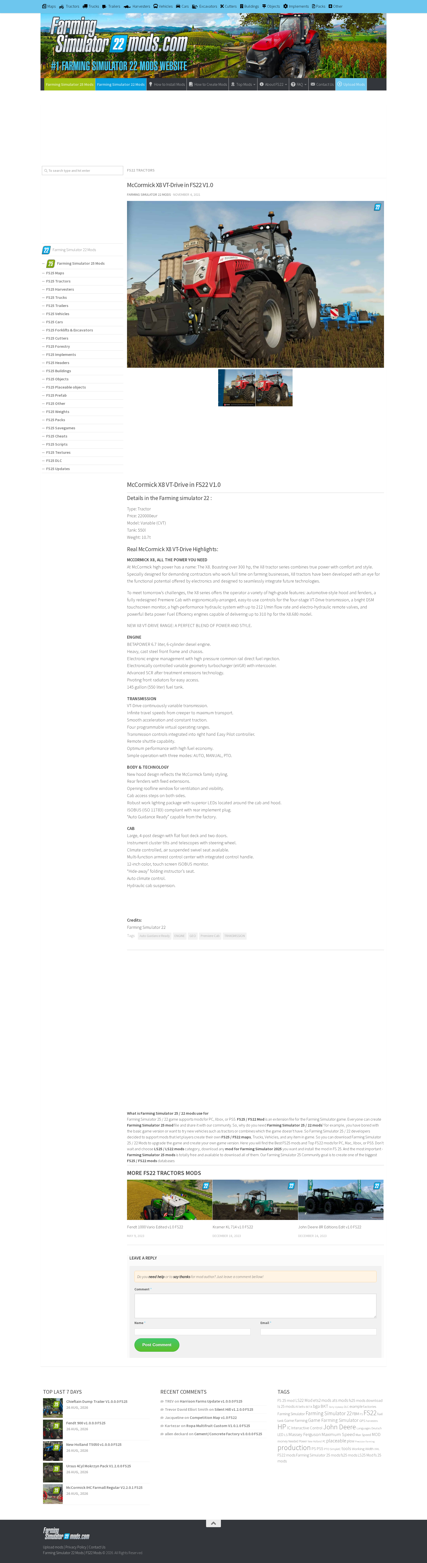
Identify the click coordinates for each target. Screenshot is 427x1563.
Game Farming (295, 1420)
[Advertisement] (213, 126)
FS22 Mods (94, 1552)
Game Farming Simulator (333, 1420)
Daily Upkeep (336, 1407)
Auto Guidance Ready (155, 936)
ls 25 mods (286, 1406)
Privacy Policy (75, 1547)
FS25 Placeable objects (66, 387)
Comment (143, 1289)
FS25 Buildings (58, 370)
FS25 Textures (58, 452)
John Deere (339, 1427)
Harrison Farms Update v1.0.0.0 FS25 (211, 1401)
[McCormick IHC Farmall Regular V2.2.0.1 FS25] (53, 1494)
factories (369, 1406)
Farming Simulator (291, 1413)
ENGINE (179, 936)
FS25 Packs (55, 419)
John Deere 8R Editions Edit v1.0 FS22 (329, 1227)
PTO (326, 1449)
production (294, 1447)
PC (323, 1441)
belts (302, 1407)
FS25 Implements (61, 354)
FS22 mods (286, 1455)
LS (286, 1435)
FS (361, 1414)
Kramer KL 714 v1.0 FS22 (233, 1227)
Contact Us (97, 1547)
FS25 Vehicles (57, 313)
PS (314, 1448)
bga (316, 1406)
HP (282, 1426)
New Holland (315, 1441)
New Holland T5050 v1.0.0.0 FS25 (94, 1444)
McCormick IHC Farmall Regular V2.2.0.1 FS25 (104, 1487)
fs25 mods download (366, 1400)
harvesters (372, 1421)
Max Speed (363, 1435)
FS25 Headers (57, 362)
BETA (309, 1407)
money (283, 1441)
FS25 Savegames (60, 427)
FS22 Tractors (141, 170)
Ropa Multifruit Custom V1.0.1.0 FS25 (218, 1425)
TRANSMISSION (234, 936)
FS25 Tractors (58, 281)
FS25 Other (55, 403)
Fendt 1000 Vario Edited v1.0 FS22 (155, 1227)
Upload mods (53, 1547)
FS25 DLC (54, 460)
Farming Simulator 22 (329, 1413)
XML (377, 1449)
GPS (362, 1421)
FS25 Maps (55, 272)
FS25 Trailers (57, 305)
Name (140, 1323)
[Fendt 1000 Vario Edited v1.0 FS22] (169, 1200)
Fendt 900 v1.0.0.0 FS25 (86, 1422)
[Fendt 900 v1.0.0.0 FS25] (53, 1429)
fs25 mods (349, 1455)
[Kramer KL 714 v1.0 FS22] (255, 1200)
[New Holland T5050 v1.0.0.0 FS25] (53, 1451)
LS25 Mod (365, 1455)
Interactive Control (306, 1428)
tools (346, 1448)
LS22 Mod (303, 1400)
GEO (193, 936)
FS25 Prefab (56, 395)
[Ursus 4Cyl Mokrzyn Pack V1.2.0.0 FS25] (53, 1472)
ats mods (340, 1400)
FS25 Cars (54, 321)
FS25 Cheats (56, 436)
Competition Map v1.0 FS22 (213, 1417)
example (356, 1406)
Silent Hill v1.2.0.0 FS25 (233, 1409)
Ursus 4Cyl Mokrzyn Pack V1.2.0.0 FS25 (98, 1465)
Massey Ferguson (304, 1434)
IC (289, 1428)
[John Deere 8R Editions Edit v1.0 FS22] (341, 1200)
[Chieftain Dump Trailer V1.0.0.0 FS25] (53, 1408)
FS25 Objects (57, 378)
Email (265, 1323)
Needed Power (297, 1441)
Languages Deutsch (369, 1428)
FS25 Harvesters (60, 289)
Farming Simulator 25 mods (318, 1455)
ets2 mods (322, 1400)
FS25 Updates (58, 468)
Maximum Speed (338, 1434)
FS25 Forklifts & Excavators (69, 329)
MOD (376, 1434)
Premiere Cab (210, 936)
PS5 (320, 1448)
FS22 (370, 1412)
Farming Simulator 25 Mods (69, 84)
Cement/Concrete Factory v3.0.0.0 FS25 (228, 1433)
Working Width (363, 1449)
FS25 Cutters (57, 338)
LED (280, 1434)
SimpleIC (335, 1449)
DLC (346, 1407)
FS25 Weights (57, 411)
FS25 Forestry (58, 346)
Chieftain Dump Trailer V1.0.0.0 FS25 (97, 1401)
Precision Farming (365, 1441)
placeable (336, 1440)
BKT (324, 1406)
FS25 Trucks (56, 297)
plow (350, 1441)
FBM (355, 1413)
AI (296, 1406)
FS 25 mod (286, 1400)
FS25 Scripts (56, 444)
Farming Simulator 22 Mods (121, 84)
